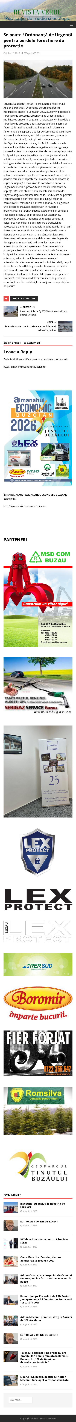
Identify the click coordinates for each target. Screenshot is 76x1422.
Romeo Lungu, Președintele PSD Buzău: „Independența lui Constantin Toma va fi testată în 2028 (46, 1299)
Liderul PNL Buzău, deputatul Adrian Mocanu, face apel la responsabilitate (44, 1378)
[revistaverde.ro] (38, 19)
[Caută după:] (20, 1400)
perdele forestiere (24, 298)
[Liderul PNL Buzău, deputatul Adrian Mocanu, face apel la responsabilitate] (11, 1384)
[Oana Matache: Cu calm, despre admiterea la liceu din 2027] (11, 1264)
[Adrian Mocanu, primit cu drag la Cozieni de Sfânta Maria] (11, 1324)
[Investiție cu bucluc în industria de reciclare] (11, 1210)
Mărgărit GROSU (32, 53)
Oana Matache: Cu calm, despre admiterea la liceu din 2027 (40, 1259)
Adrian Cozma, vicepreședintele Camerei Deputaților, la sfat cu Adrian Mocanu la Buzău (46, 1278)
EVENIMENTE (12, 1195)
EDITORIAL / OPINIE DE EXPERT (39, 1221)
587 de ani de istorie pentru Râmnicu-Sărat (44, 1241)
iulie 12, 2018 (13, 53)
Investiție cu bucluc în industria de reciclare (42, 1205)
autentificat (25, 359)
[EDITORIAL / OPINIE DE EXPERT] (11, 1228)
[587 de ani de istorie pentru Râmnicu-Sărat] (11, 1246)
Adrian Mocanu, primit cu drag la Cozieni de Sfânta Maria (46, 1318)
